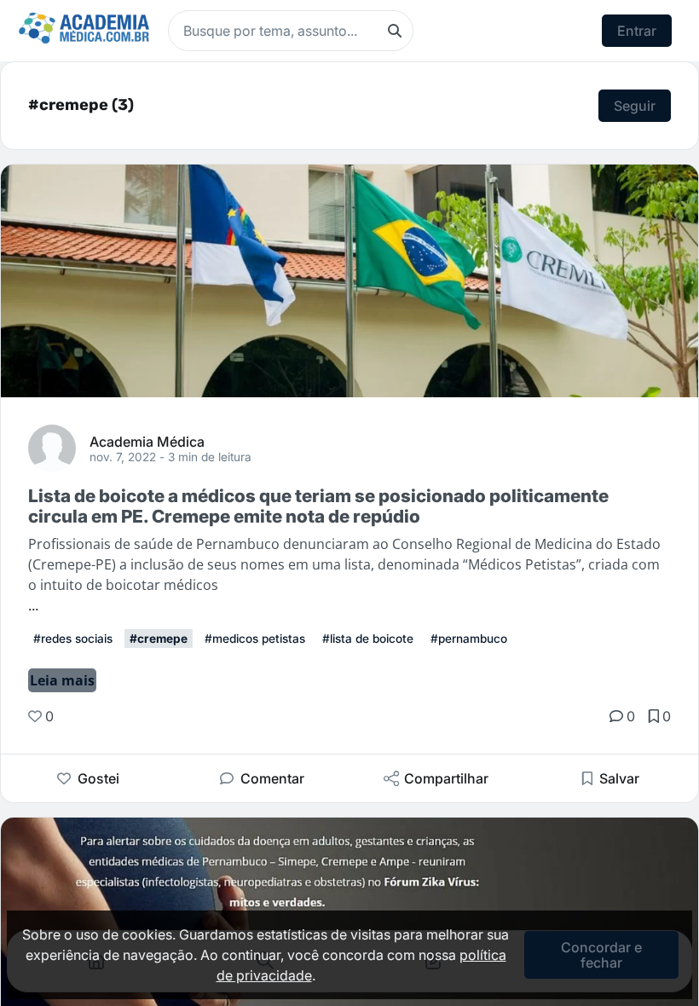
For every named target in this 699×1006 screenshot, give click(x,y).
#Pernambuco (468, 638)
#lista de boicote (367, 638)
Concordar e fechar (601, 955)
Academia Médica (147, 440)
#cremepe (159, 638)
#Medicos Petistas (255, 638)
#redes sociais (73, 638)
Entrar (636, 30)
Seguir (635, 105)
